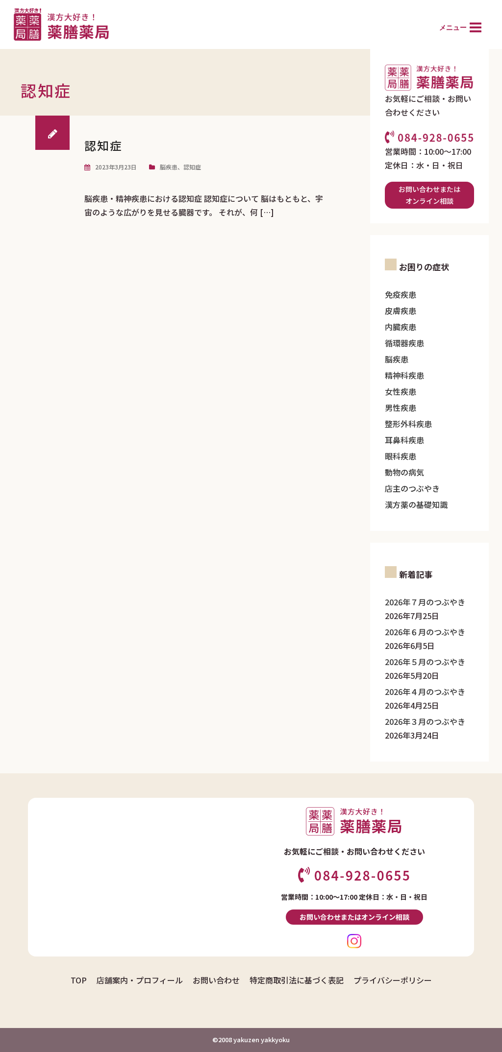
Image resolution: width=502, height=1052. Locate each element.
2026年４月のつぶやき (425, 691)
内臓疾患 (400, 327)
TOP (79, 980)
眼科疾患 (400, 456)
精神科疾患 (404, 375)
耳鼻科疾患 (404, 440)
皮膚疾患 (400, 310)
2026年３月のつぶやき (425, 721)
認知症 (103, 145)
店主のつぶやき (412, 488)
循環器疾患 (404, 343)
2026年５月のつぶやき (425, 662)
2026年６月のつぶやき (425, 632)
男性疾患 (400, 407)
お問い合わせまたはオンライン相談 (429, 195)
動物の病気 (404, 472)
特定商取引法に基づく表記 (297, 980)
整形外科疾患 (408, 424)
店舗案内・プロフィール (140, 980)
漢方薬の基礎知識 (416, 504)
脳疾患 (168, 167)
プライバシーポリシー (392, 980)
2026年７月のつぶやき (425, 602)
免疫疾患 (400, 294)
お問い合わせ (216, 980)
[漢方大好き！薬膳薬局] (61, 23)
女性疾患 (400, 391)
